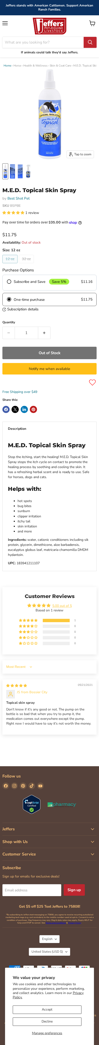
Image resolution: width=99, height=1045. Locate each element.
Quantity (8, 322)
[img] (16, 685)
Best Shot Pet (18, 198)
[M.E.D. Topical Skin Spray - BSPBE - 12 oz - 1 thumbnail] (5, 171)
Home (7, 65)
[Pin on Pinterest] (33, 409)
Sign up (74, 890)
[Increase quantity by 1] (44, 333)
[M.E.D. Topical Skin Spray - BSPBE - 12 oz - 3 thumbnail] (20, 171)
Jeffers (8, 829)
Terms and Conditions (56, 923)
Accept (47, 1009)
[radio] (49, 283)
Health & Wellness (35, 65)
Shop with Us (15, 841)
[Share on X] (15, 409)
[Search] (90, 42)
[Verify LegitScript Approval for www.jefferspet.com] (31, 805)
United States (47, 952)
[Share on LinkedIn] (24, 409)
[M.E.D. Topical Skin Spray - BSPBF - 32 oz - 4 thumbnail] (28, 171)
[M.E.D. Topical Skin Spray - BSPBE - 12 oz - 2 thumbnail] (12, 171)
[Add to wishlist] (92, 382)
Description (17, 428)
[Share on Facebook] (6, 409)
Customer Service (19, 854)
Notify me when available (49, 368)
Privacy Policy (74, 923)
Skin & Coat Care (60, 65)
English (47, 939)
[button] (13, 212)
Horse (17, 65)
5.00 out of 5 (62, 606)
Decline (47, 1021)
